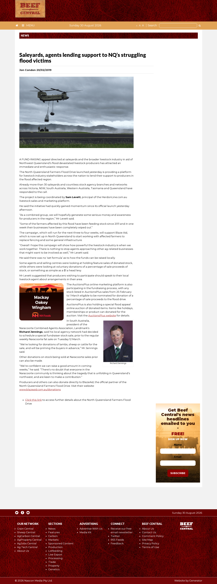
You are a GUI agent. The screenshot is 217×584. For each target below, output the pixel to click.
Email (177, 456)
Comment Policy (153, 536)
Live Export (55, 554)
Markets (53, 539)
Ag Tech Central (27, 547)
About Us (23, 550)
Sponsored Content (61, 543)
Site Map (147, 539)
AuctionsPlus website (102, 315)
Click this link (33, 399)
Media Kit (85, 532)
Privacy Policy (150, 543)
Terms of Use (150, 547)
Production (55, 547)
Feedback (117, 543)
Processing (55, 558)
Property (53, 565)
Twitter (115, 536)
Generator (195, 580)
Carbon (53, 536)
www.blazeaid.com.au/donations (40, 389)
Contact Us (149, 532)
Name (178, 444)
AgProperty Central (29, 539)
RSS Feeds (117, 539)
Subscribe (177, 473)
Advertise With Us (91, 528)
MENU (30, 25)
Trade (52, 561)
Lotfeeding (55, 550)
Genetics (54, 569)
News (52, 528)
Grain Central (25, 528)
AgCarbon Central (28, 536)
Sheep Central (26, 532)
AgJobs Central (27, 543)
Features (54, 532)
